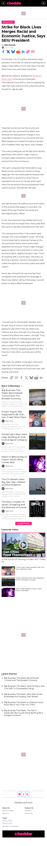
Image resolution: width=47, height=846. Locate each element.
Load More (23, 523)
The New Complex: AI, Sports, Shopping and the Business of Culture (14, 504)
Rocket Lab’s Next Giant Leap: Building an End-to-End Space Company (14, 437)
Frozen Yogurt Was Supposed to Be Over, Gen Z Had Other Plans (14, 414)
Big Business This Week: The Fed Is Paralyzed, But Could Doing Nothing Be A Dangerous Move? (23, 712)
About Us (5, 813)
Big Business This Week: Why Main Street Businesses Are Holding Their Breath (23, 695)
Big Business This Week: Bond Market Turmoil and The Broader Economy (12, 394)
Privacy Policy (7, 821)
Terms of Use (7, 823)
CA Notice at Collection (10, 826)
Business (8, 22)
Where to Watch (8, 810)
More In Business (11, 386)
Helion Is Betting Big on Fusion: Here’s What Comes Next (14, 459)
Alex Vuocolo (10, 45)
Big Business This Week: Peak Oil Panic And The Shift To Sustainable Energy (24, 687)
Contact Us (29, 813)
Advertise (28, 810)
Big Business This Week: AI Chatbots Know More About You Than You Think (23, 703)
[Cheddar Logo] (14, 3)
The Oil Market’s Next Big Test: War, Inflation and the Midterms (14, 482)
